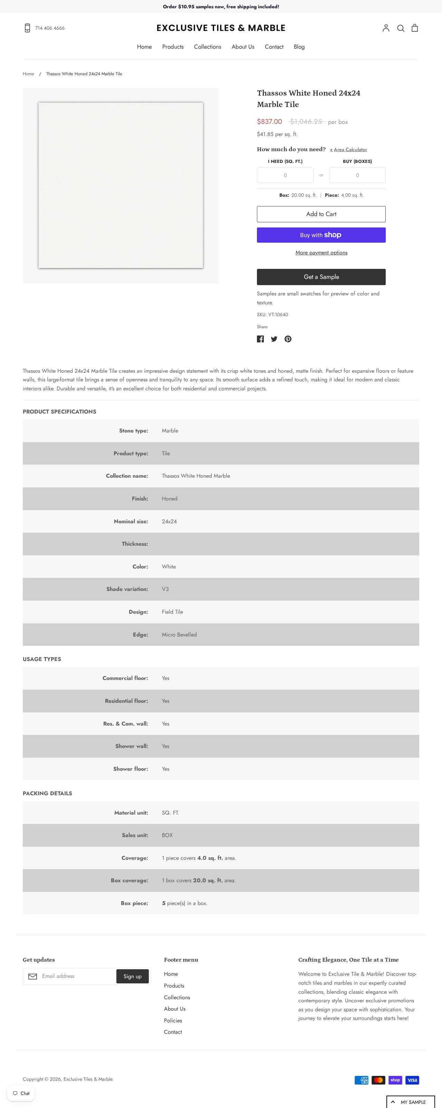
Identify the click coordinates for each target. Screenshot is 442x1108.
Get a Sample (321, 276)
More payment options (321, 252)
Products (173, 46)
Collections (207, 46)
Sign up (133, 976)
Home (144, 46)
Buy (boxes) (357, 161)
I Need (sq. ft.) (285, 161)
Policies (173, 1020)
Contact (274, 46)
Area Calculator (348, 149)
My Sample (413, 1102)
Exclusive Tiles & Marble (88, 1079)
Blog (299, 46)
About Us (243, 46)
